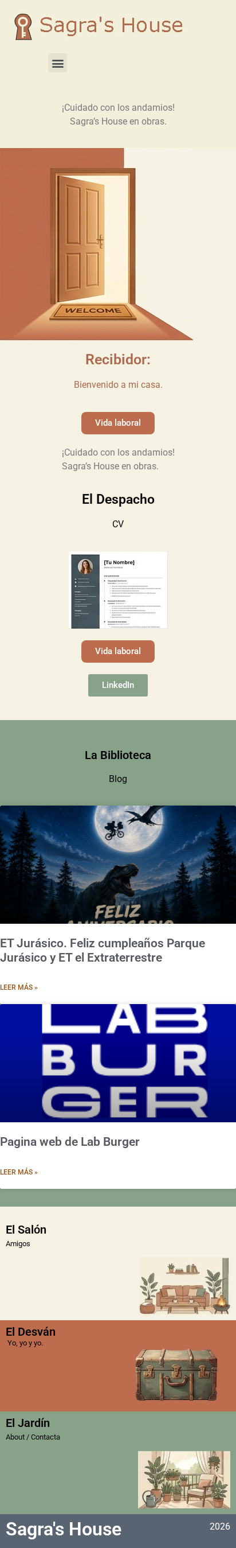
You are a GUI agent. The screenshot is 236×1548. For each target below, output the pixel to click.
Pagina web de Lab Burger (70, 1142)
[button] (57, 62)
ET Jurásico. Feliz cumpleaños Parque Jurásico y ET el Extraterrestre (102, 950)
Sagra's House (63, 1529)
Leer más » (19, 987)
